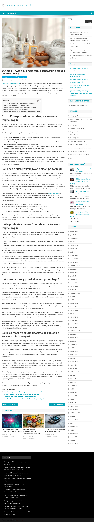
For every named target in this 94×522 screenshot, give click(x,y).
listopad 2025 (74, 262)
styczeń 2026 (74, 255)
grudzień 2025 (74, 259)
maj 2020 (72, 430)
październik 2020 (75, 413)
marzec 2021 (73, 396)
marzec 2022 (73, 354)
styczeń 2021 (74, 402)
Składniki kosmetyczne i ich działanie (80, 155)
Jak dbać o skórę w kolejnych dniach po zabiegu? (17, 105)
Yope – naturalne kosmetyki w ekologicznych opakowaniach (78, 51)
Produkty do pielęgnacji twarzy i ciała (80, 148)
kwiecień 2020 (74, 433)
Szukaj (70, 19)
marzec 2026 (73, 248)
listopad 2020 (74, 409)
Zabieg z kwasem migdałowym (11, 83)
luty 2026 (72, 252)
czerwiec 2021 (74, 385)
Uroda (71, 158)
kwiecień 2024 (74, 303)
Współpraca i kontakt (13, 13)
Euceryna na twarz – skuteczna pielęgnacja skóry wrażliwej (21, 394)
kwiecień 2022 (74, 351)
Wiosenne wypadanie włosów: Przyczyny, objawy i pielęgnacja (79, 39)
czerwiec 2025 (74, 279)
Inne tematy (73, 125)
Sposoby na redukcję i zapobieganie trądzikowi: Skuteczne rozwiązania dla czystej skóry (81, 93)
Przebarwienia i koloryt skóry (78, 151)
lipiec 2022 (73, 341)
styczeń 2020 (74, 444)
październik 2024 (75, 293)
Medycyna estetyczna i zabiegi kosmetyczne (14, 77)
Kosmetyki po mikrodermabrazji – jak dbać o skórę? (20, 396)
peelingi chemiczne (53, 193)
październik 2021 (75, 372)
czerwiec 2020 (74, 426)
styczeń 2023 (74, 320)
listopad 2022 (74, 327)
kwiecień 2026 (74, 245)
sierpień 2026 (74, 231)
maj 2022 (72, 348)
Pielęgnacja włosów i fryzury (78, 141)
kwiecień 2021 (74, 392)
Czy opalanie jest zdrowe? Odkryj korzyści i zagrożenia (79, 33)
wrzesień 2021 (74, 375)
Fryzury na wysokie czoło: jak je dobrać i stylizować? (81, 57)
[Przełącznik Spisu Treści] (38, 100)
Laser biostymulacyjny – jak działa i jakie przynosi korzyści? (12, 430)
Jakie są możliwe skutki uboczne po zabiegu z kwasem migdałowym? (22, 111)
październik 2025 (75, 265)
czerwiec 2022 (74, 344)
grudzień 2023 (74, 310)
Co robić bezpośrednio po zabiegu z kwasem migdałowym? (19, 103)
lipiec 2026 (73, 235)
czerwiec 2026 (74, 238)
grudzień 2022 (74, 324)
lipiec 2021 (73, 382)
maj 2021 (72, 389)
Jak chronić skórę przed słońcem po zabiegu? (16, 109)
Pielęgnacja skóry (75, 138)
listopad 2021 (74, 368)
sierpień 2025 (74, 272)
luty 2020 (72, 440)
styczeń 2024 (74, 307)
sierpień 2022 (74, 337)
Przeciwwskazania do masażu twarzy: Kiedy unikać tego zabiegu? (24, 399)
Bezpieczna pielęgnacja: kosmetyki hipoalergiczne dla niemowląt (58, 404)
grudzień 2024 (74, 286)
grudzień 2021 (74, 365)
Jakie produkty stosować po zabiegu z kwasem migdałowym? (20, 107)
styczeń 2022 (74, 361)
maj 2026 (72, 241)
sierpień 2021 (74, 379)
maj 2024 (72, 300)
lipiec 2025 (73, 276)
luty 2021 (72, 399)
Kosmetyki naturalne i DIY (77, 128)
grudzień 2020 (74, 406)
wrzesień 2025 (74, 269)
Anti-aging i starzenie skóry (78, 116)
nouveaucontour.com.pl (19, 80)
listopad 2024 (74, 289)
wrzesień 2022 (74, 334)
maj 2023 (72, 313)
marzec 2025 (73, 283)
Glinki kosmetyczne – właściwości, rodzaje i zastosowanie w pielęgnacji (25, 392)
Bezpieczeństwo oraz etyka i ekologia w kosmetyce (81, 120)
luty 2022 (72, 358)
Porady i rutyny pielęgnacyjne (78, 144)
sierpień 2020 (74, 420)
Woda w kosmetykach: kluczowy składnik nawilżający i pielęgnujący (11, 404)
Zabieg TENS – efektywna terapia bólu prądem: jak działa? (55, 430)
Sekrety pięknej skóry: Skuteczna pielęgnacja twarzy (79, 214)
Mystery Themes (18, 520)
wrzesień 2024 (74, 296)
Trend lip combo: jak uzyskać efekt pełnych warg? (80, 45)
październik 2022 (75, 331)
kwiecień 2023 (74, 317)
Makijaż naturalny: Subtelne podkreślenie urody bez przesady (81, 181)
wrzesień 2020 (74, 416)
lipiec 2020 (73, 423)
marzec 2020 (73, 437)
